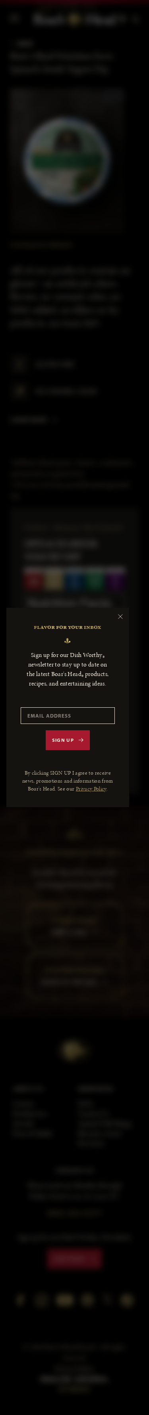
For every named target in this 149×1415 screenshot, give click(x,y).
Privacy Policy (91, 788)
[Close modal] (120, 616)
